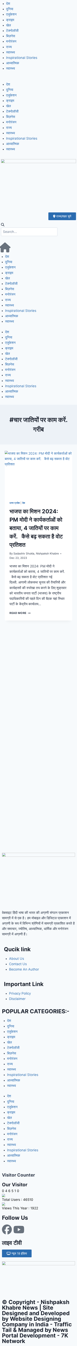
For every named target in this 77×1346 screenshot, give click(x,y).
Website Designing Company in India (31, 1321)
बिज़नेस (10, 36)
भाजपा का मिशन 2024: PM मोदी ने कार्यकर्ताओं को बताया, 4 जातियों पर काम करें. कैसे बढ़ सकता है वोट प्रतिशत (36, 528)
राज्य (9, 47)
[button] (38, 79)
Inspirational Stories (21, 58)
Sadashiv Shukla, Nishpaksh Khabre (36, 553)
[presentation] (38, 473)
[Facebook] (7, 1229)
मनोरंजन (11, 41)
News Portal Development (35, 1333)
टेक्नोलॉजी (12, 31)
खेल (8, 25)
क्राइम (10, 20)
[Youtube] (19, 1229)
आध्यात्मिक (12, 63)
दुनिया (9, 9)
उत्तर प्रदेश (14, 502)
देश (8, 4)
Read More (20, 613)
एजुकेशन (11, 14)
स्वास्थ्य (10, 52)
